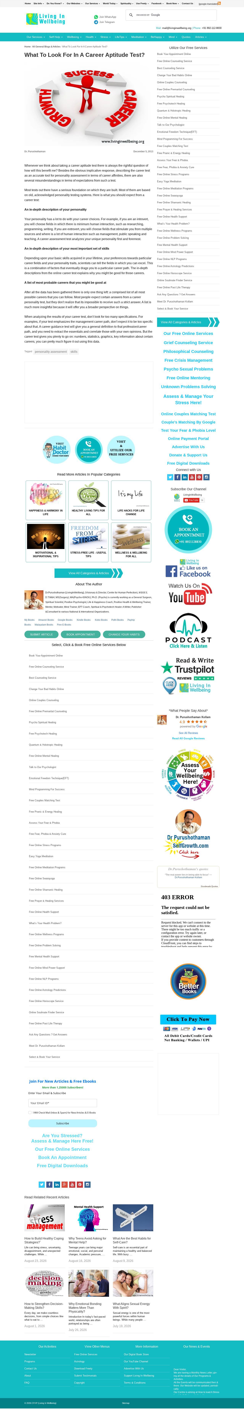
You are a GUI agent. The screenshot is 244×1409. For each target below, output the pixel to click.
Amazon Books (46, 620)
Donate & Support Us (188, 455)
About (27, 1375)
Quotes (186, 36)
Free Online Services (85, 1354)
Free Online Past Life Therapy (45, 1023)
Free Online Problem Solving (45, 945)
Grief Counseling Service (188, 342)
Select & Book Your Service (44, 1057)
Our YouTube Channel (136, 1361)
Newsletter (30, 1354)
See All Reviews (188, 733)
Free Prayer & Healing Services (46, 900)
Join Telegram (107, 22)
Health (90, 36)
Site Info (38, 3)
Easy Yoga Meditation (41, 856)
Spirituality (125, 3)
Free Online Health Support (44, 912)
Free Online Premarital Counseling (48, 711)
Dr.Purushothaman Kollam (188, 877)
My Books (29, 620)
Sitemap (125, 1403)
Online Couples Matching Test (188, 414)
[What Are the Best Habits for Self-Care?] (133, 1230)
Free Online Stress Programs (45, 845)
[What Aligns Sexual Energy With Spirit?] (133, 1295)
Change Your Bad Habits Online (46, 689)
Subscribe (62, 1123)
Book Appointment (81, 634)
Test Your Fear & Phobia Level (188, 430)
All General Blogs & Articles (46, 46)
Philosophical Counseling (188, 351)
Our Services (91, 3)
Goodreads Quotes (209, 886)
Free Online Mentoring (188, 377)
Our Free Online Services (62, 1149)
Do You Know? (54, 3)
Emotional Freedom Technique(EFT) (49, 778)
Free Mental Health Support (44, 956)
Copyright (79, 1382)
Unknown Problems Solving (188, 386)
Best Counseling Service (42, 677)
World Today (109, 3)
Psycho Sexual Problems (188, 369)
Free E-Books (64, 624)
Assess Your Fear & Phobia (44, 822)
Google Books (65, 620)
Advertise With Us (188, 447)
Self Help (54, 36)
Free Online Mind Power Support (47, 967)
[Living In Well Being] (46, 22)
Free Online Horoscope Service (46, 1001)
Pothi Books (117, 620)
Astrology (79, 1361)
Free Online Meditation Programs (47, 867)
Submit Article (41, 634)
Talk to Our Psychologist (42, 767)
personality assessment (51, 351)
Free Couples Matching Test (44, 800)
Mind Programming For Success (47, 789)
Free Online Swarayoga (42, 878)
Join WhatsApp (107, 16)
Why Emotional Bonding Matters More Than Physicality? (85, 1307)
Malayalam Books (44, 624)
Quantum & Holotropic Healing (45, 744)
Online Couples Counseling (44, 700)
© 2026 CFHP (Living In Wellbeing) (40, 1403)
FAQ (26, 1382)
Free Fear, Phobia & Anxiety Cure (47, 833)
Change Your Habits (124, 634)
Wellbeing (73, 36)
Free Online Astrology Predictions (47, 990)
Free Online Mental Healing (44, 755)
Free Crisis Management (188, 360)
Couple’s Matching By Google (188, 422)
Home (28, 3)
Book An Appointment (62, 1157)
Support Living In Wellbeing (139, 1375)
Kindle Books (84, 620)
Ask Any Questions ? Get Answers (48, 1034)
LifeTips (119, 36)
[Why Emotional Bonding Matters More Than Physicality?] (89, 1295)
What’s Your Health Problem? (45, 923)
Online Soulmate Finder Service (46, 1012)
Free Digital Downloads (62, 1165)
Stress (104, 36)
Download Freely (83, 1368)
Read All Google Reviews (188, 738)
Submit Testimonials (85, 1375)
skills (74, 351)
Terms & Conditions (135, 1382)
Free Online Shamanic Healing (46, 889)
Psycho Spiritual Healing (42, 722)
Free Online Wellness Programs (46, 934)
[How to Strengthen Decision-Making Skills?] (44, 1295)
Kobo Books (101, 620)
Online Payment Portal (188, 439)
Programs (29, 1361)
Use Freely (141, 3)
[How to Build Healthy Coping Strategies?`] (44, 1230)
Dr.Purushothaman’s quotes (188, 869)
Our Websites (73, 3)
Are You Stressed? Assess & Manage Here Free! (62, 1138)
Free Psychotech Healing (43, 733)
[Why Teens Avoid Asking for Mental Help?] (89, 1230)
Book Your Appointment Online (46, 655)
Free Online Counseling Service (46, 666)
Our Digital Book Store (136, 1354)
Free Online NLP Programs (44, 978)
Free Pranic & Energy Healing (45, 811)
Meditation (137, 36)
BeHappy (156, 36)
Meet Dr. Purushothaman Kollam (47, 1045)
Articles (199, 36)
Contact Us (187, 3)
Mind (172, 36)
